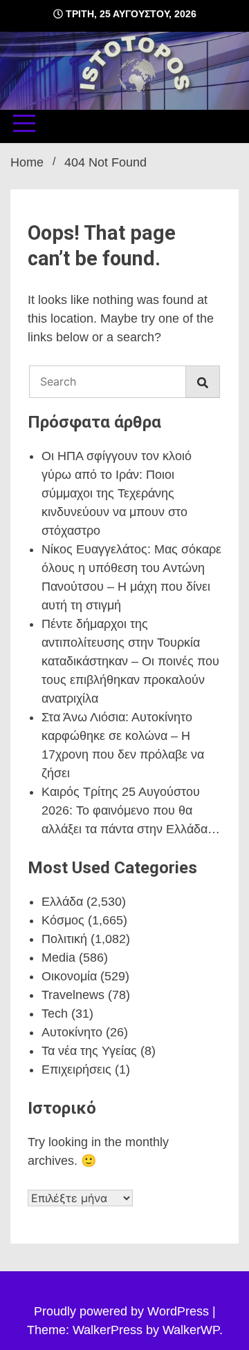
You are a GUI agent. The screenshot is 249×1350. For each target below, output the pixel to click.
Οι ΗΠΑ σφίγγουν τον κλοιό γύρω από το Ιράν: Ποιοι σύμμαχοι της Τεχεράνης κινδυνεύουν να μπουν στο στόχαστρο (117, 493)
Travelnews (73, 995)
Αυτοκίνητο (72, 1032)
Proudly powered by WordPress (123, 1311)
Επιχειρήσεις (76, 1069)
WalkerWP (191, 1330)
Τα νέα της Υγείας (89, 1051)
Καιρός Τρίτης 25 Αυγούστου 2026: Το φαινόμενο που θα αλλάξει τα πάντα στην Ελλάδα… (131, 810)
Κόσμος (63, 920)
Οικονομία (69, 976)
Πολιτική (64, 939)
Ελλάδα (62, 902)
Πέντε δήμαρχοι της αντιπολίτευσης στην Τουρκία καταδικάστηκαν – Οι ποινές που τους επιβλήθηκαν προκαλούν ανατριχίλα (130, 661)
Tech (55, 1013)
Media (58, 957)
